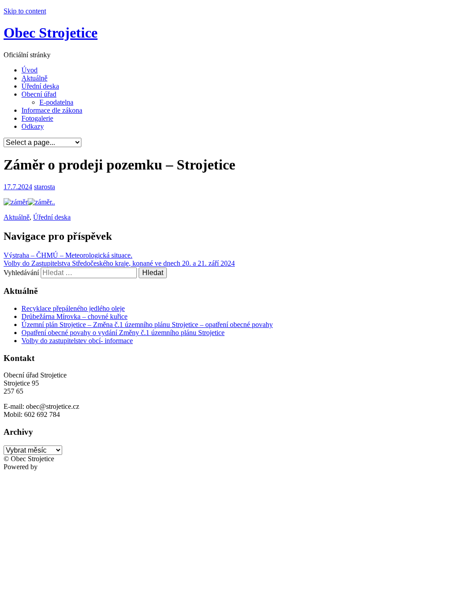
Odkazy (32, 126)
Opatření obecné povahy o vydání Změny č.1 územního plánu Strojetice (123, 332)
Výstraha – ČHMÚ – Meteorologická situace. (68, 255)
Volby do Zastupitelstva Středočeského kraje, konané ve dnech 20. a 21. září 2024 (119, 263)
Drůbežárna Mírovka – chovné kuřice (74, 316)
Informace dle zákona (51, 110)
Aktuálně (34, 78)
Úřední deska (40, 86)
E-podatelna (56, 102)
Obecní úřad (38, 94)
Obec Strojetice (51, 33)
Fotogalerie (37, 118)
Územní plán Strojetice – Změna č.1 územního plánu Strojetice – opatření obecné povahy (147, 324)
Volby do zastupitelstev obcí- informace (77, 340)
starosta (44, 187)
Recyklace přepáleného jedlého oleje (73, 308)
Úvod (29, 70)
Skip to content (25, 11)
